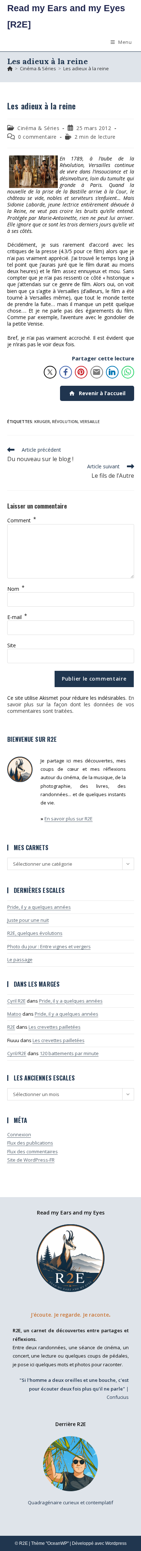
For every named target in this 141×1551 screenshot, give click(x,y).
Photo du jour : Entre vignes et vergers (49, 946)
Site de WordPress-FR (31, 1160)
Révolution (65, 421)
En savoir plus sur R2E (68, 818)
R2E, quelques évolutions (35, 933)
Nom (16, 588)
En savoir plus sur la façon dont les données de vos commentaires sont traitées (70, 704)
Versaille (90, 421)
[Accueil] (10, 68)
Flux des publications (30, 1143)
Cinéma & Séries (38, 128)
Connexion (19, 1134)
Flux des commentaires (32, 1151)
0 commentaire (37, 136)
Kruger (42, 421)
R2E (11, 1027)
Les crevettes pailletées (55, 1027)
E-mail (17, 617)
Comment (21, 520)
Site (11, 645)
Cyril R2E (16, 1001)
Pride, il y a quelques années (39, 907)
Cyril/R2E (16, 1053)
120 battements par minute (69, 1053)
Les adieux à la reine (86, 68)
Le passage (20, 959)
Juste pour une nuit (28, 920)
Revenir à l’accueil (102, 393)
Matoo (14, 1014)
